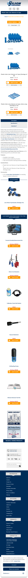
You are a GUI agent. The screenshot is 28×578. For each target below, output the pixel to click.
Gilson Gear (8, 529)
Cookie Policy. (17, 561)
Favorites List (9, 511)
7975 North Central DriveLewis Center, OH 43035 (11, 540)
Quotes (7, 549)
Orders (7, 507)
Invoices (8, 509)
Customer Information (11, 502)
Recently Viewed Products (12, 531)
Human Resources (10, 553)
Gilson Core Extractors (14, 271)
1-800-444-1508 (9, 542)
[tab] (14, 120)
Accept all (14, 564)
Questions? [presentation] (14, 126)
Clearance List (9, 527)
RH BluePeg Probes (11, 134)
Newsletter (8, 486)
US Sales (8, 545)
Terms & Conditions (10, 492)
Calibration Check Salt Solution (14, 303)
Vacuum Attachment (14, 334)
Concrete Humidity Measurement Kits (9, 149)
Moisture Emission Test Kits (14, 397)
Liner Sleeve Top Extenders (8, 139)
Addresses (8, 504)
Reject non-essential (14, 569)
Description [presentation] (14, 120)
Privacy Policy (9, 490)
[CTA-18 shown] (11, 53)
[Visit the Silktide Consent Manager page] (23, 573)
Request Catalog (9, 523)
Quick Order (9, 515)
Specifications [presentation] (14, 123)
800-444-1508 (13, 451)
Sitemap (8, 494)
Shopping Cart (9, 513)
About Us (8, 477)
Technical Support (10, 551)
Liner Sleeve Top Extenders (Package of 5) (14, 202)
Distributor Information (11, 488)
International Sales (10, 547)
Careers (8, 479)
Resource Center (10, 484)
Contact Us (8, 482)
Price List (8, 525)
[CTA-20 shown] (17, 53)
